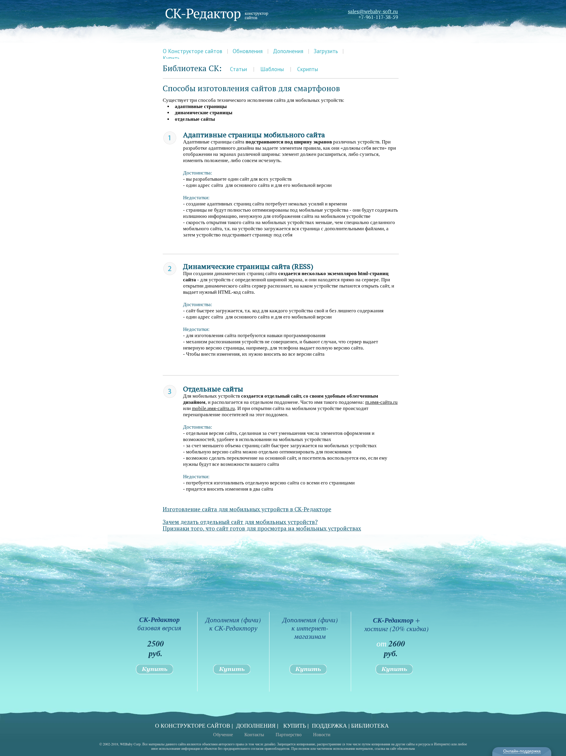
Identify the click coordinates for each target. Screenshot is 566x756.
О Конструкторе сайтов (192, 51)
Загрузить (326, 51)
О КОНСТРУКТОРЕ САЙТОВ (192, 725)
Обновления (248, 51)
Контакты (254, 734)
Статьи (238, 69)
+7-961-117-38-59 (378, 17)
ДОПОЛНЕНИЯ (256, 725)
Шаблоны (272, 69)
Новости (321, 734)
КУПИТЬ (294, 725)
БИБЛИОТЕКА (370, 725)
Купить (171, 58)
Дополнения (288, 51)
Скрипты (307, 69)
